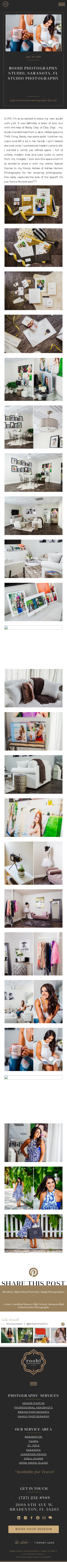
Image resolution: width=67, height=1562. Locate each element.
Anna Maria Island (33, 1463)
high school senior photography (28, 100)
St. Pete (33, 1445)
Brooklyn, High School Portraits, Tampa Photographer (33, 1292)
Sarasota (33, 1449)
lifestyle (52, 100)
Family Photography (33, 1416)
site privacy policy (33, 1554)
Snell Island (33, 1458)
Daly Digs (49, 127)
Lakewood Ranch (33, 1454)
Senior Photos (33, 1403)
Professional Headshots (33, 1407)
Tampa (33, 1441)
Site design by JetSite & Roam (33, 1557)
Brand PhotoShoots (33, 1411)
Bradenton (33, 1436)
